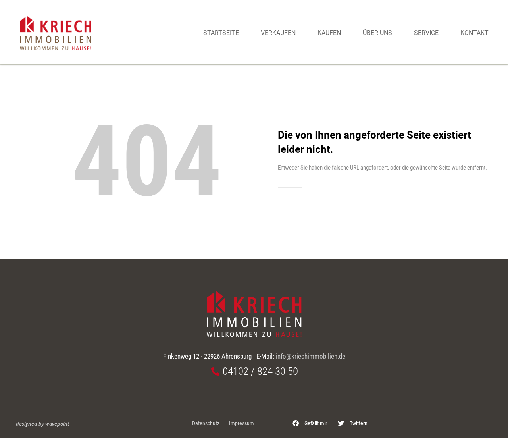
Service (426, 33)
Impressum (241, 423)
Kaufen (329, 33)
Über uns (377, 33)
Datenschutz (205, 423)
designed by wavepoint (42, 423)
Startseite (221, 33)
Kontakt (474, 33)
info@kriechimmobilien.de (310, 356)
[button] (310, 423)
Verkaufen (278, 33)
